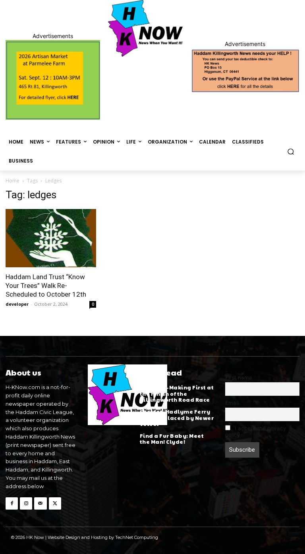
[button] (290, 151)
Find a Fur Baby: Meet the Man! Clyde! (172, 439)
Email (232, 403)
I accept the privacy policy (255, 431)
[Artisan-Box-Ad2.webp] (53, 80)
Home (12, 180)
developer (17, 304)
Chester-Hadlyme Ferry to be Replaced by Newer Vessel (177, 417)
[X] (55, 503)
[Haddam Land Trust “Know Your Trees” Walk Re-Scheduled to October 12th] (51, 238)
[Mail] (40, 503)
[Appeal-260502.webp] (245, 70)
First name (238, 377)
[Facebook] (12, 503)
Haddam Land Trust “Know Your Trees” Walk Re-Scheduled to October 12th (46, 285)
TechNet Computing (136, 537)
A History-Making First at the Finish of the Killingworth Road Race (177, 393)
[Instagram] (26, 503)
